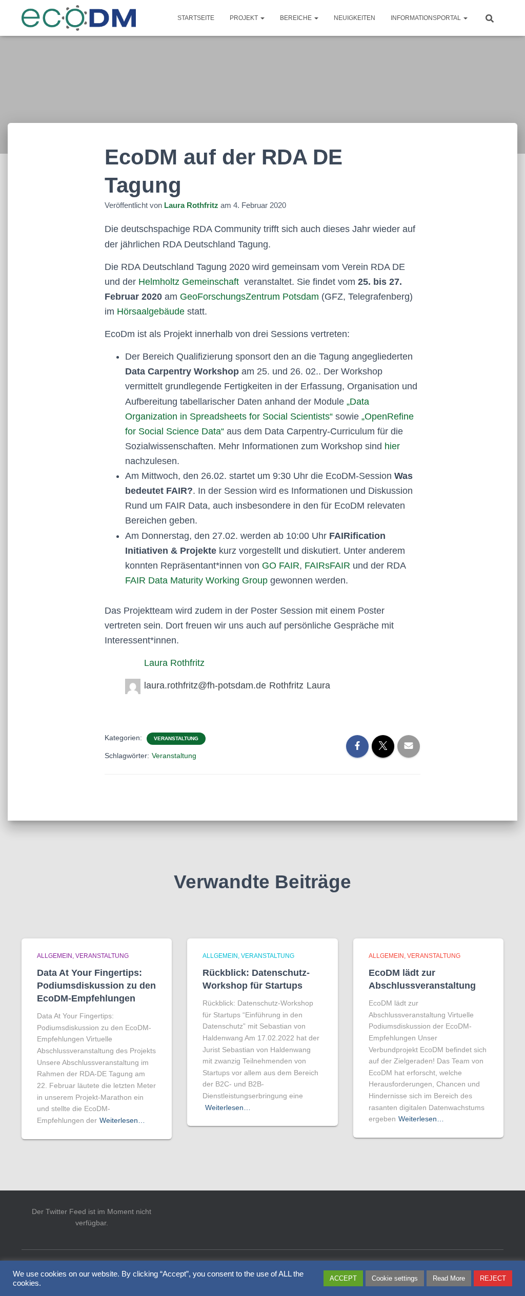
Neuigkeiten (354, 18)
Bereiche (296, 18)
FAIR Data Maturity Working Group (196, 580)
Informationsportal (426, 18)
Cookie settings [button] (395, 1278)
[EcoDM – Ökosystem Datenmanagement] (79, 18)
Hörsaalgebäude (152, 311)
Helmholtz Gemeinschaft (188, 282)
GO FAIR (280, 565)
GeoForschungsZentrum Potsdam (249, 296)
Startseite (195, 18)
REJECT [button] (493, 1278)
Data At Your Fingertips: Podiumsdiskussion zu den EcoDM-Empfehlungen (96, 986)
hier (392, 446)
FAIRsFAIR (327, 565)
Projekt (244, 18)
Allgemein (54, 955)
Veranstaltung (176, 738)
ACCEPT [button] (343, 1278)
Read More (449, 1278)
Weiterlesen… (122, 1120)
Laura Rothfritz (174, 663)
